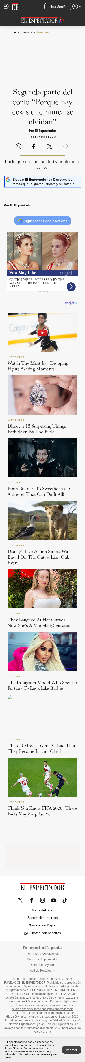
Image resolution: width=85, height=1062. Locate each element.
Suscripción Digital (42, 925)
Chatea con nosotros (45, 933)
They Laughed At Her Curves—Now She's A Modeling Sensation (40, 622)
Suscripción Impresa (42, 918)
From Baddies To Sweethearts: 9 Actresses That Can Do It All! (39, 491)
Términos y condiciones (42, 953)
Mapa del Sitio (42, 910)
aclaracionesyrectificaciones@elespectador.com (42, 1009)
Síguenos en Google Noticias (45, 220)
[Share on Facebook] (33, 146)
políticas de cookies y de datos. (30, 1056)
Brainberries (16, 356)
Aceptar (71, 1050)
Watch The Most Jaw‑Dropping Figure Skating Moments (38, 366)
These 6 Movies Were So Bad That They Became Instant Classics (41, 748)
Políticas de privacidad (42, 959)
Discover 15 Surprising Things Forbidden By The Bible (37, 429)
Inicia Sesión (57, 7)
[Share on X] (49, 146)
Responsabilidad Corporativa (42, 948)
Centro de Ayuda (42, 965)
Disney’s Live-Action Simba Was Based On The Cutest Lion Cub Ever (39, 557)
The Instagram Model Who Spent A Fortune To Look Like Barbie (42, 685)
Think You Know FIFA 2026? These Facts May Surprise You (42, 811)
